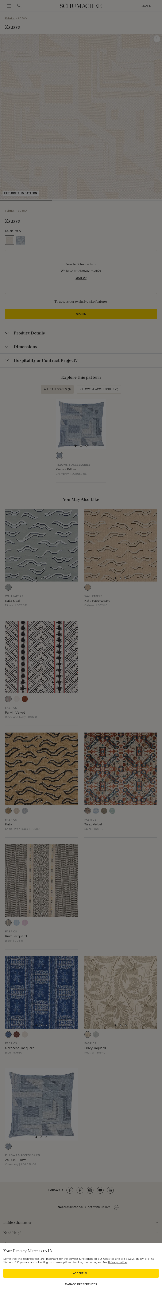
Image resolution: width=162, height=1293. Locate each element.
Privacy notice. (117, 1262)
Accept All (81, 1273)
